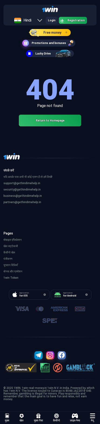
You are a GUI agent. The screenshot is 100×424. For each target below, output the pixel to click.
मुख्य (7, 420)
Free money (52, 32)
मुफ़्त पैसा (38, 420)
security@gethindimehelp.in (22, 189)
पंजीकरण (7, 258)
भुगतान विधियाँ (10, 265)
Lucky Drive (43, 53)
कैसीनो (56, 420)
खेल (21, 420)
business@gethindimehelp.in (22, 195)
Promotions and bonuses (49, 43)
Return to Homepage (50, 120)
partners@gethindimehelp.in (22, 202)
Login (51, 20)
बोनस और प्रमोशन (12, 271)
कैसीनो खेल (9, 252)
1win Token (10, 277)
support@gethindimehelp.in (21, 183)
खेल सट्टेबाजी (10, 246)
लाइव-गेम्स (75, 420)
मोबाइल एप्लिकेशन (12, 239)
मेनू (92, 420)
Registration (76, 20)
